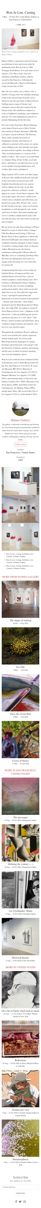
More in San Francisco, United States (20, 772)
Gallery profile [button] (20, 444)
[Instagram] (24, 1201)
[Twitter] (20, 1201)
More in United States (21, 967)
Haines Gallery (20, 420)
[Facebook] (16, 1201)
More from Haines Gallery (20, 576)
